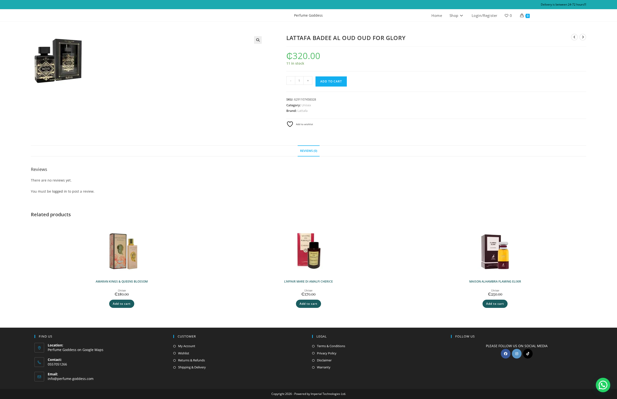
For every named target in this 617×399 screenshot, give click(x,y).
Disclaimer (324, 360)
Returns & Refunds (191, 360)
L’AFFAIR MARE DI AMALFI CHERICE (308, 281)
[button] (258, 40)
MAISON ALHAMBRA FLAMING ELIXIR (495, 281)
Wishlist (183, 353)
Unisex (306, 105)
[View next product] (582, 37)
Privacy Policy (326, 353)
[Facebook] (505, 353)
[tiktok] (528, 353)
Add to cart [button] (122, 304)
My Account (186, 346)
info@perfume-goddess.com (71, 378)
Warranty (323, 367)
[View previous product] (574, 37)
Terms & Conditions (331, 346)
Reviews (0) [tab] (308, 151)
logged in (59, 191)
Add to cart (331, 81)
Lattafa (302, 110)
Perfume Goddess (308, 15)
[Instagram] (517, 353)
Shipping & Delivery (192, 367)
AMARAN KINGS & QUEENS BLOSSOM (122, 281)
